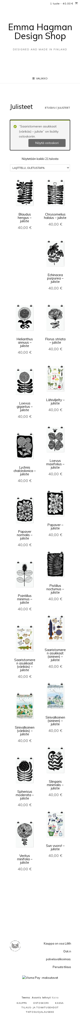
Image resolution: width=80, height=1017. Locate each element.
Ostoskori (41, 1003)
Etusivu (50, 107)
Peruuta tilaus (62, 967)
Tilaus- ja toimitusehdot (40, 1007)
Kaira (55, 997)
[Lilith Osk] (15, 951)
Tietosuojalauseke (40, 1012)
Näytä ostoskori (47, 143)
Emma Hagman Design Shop (40, 31)
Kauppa (22, 1003)
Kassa (59, 1003)
